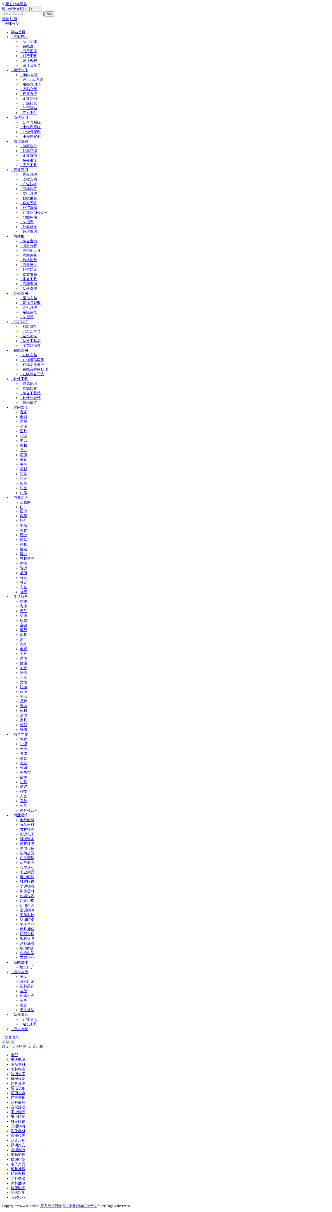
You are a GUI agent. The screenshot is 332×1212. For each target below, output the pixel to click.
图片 (23, 431)
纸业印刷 (27, 877)
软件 (23, 521)
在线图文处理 (32, 364)
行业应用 (19, 170)
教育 (23, 739)
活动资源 (28, 284)
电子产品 (27, 924)
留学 (23, 777)
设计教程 (28, 60)
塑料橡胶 (27, 939)
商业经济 (19, 815)
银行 (23, 630)
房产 (23, 639)
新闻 (23, 455)
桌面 (23, 573)
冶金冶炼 (27, 901)
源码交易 (28, 89)
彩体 (23, 606)
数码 (23, 516)
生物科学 (27, 953)
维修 (23, 730)
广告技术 (28, 184)
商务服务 (27, 863)
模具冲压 (27, 929)
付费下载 (28, 56)
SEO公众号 (30, 331)
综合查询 (28, 241)
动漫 (23, 426)
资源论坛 (28, 383)
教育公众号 (29, 810)
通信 (23, 658)
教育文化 (19, 734)
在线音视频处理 (34, 369)
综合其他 (19, 972)
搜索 (23, 549)
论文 (23, 758)
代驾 (23, 725)
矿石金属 (27, 934)
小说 (23, 436)
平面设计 (19, 37)
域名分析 (28, 246)
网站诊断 (28, 255)
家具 (23, 720)
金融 (23, 625)
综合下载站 (30, 393)
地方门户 (27, 967)
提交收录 (19, 1029)
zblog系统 (29, 75)
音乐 (23, 412)
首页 (5, 1046)
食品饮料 (27, 825)
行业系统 (28, 94)
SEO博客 (28, 326)
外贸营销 (28, 208)
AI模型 (27, 222)
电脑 (23, 525)
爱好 (23, 787)
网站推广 (19, 236)
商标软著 (28, 189)
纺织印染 (27, 920)
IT (21, 507)
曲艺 (23, 782)
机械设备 (27, 839)
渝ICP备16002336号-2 (80, 1206)
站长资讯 (19, 1015)
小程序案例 (30, 136)
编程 (23, 530)
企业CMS (28, 98)
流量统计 (28, 265)
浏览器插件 (30, 345)
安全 (23, 587)
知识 (23, 744)
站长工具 (28, 1024)
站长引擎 (28, 288)
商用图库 (28, 51)
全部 (14, 1055)
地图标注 (28, 217)
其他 (23, 991)
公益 (23, 806)
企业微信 (28, 155)
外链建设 (28, 269)
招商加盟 (27, 853)
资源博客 (28, 388)
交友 (23, 450)
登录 (5, 19)
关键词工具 (30, 250)
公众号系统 (30, 122)
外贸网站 (28, 108)
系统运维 (28, 312)
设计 (23, 535)
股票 (23, 620)
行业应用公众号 (34, 212)
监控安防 (28, 179)
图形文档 (28, 298)
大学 (23, 763)
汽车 (23, 644)
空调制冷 (27, 910)
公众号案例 (30, 132)
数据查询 (28, 231)
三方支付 (28, 113)
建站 (23, 540)
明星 (23, 474)
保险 (23, 635)
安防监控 (27, 915)
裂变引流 (28, 160)
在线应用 (19, 350)
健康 (23, 663)
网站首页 (18, 32)
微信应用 (19, 117)
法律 (23, 715)
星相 (23, 445)
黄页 (23, 977)
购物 (23, 601)
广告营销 (27, 858)
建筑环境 (27, 844)
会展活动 (27, 867)
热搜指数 (28, 260)
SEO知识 (19, 322)
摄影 (23, 469)
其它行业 (27, 958)
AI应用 (27, 317)
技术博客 (28, 402)
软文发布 (28, 274)
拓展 (23, 483)
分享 (23, 578)
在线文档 (28, 355)
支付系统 (28, 193)
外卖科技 (28, 227)
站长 (23, 544)
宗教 (23, 801)
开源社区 (28, 103)
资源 (23, 568)
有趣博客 (27, 559)
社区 (23, 478)
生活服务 (19, 597)
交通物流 (27, 886)
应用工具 (28, 165)
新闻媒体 (19, 962)
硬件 (23, 511)
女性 (23, 682)
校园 (23, 768)
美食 (23, 668)
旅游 (23, 692)
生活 (23, 696)
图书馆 (25, 772)
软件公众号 (30, 398)
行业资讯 (28, 1019)
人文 (23, 796)
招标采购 (27, 986)
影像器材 (27, 891)
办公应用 (19, 293)
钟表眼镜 (27, 882)
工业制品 (27, 872)
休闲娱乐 (19, 407)
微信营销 (19, 141)
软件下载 (19, 379)
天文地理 (27, 1010)
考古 (23, 1005)
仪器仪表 (27, 896)
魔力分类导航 (12, 9)
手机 (23, 654)
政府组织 (27, 981)
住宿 (23, 493)
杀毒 (23, 592)
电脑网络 (19, 497)
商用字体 (28, 41)
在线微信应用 (32, 360)
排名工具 (28, 279)
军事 (23, 464)
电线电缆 (27, 820)
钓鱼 (23, 488)
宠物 (23, 673)
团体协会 (27, 996)
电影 (23, 417)
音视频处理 (30, 303)
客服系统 (28, 203)
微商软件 (28, 146)
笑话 (23, 440)
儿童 (23, 677)
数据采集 (28, 198)
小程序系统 (30, 127)
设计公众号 (30, 65)
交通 (23, 616)
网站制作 (19, 70)
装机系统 (28, 307)
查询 (23, 706)
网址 (23, 554)
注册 (13, 19)
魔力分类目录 (51, 1206)
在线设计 (28, 46)
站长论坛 (28, 336)
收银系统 (28, 174)
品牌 (23, 701)
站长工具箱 (30, 341)
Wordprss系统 (31, 79)
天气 (23, 611)
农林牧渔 (27, 829)
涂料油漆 (27, 943)
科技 (23, 791)
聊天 (23, 582)
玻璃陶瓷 (27, 948)
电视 (23, 649)
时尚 (23, 687)
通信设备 (27, 848)
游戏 (23, 421)
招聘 (23, 711)
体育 (23, 459)
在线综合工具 (32, 374)
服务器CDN (30, 84)
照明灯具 (27, 905)
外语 (23, 749)
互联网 (25, 502)
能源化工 (27, 834)
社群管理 (28, 151)
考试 (23, 753)
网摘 (23, 563)
